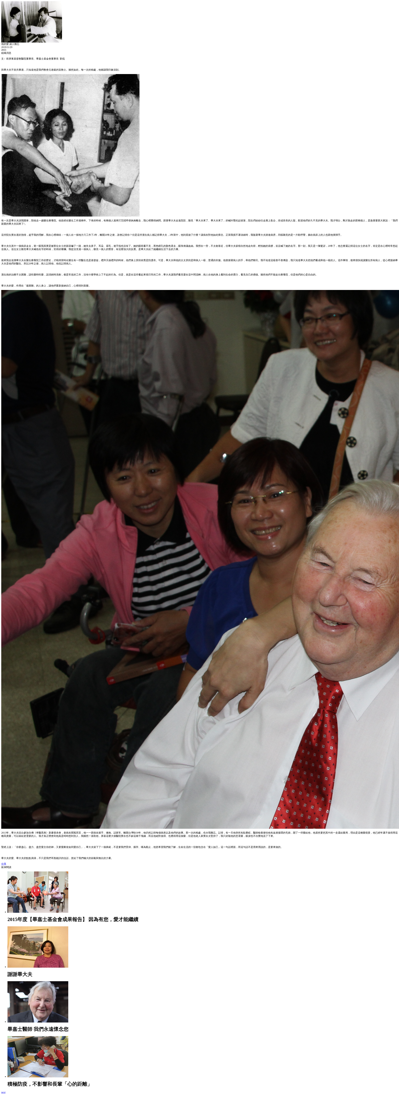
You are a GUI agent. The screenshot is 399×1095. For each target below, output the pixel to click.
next (3, 1092)
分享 (3, 864)
